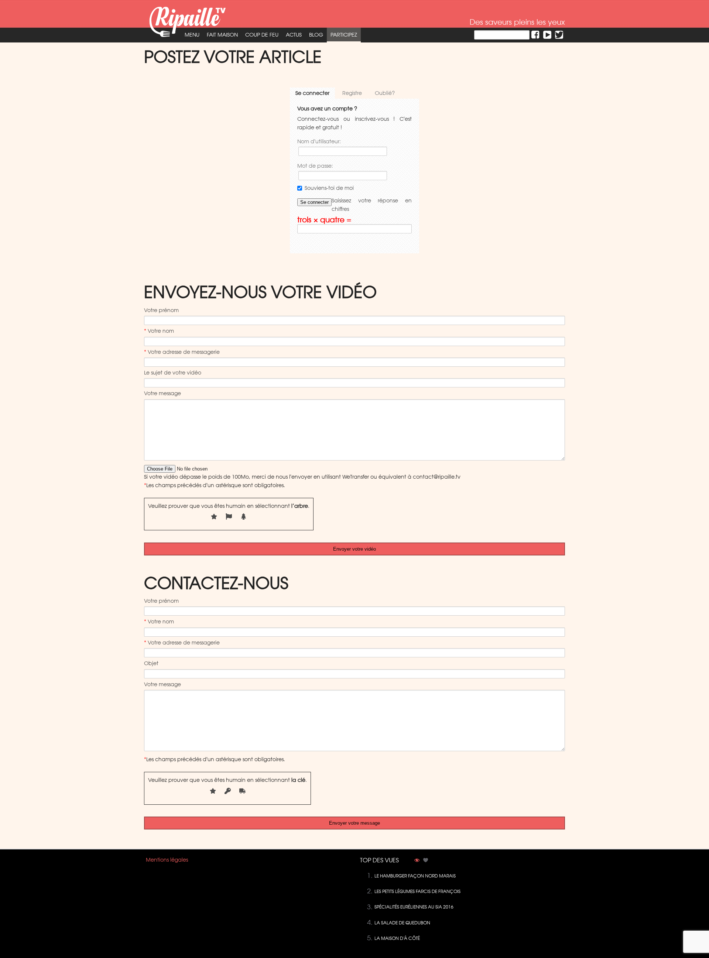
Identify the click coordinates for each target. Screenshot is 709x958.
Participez (343, 34)
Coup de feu (261, 34)
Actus (294, 34)
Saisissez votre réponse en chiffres (372, 204)
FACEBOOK (535, 35)
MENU (192, 34)
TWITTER (559, 35)
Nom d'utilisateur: (319, 141)
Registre (352, 93)
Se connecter (312, 93)
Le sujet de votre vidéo (172, 372)
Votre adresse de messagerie (182, 352)
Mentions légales (167, 859)
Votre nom (159, 331)
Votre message (162, 393)
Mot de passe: (315, 165)
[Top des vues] (417, 861)
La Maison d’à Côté (397, 938)
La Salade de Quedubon (402, 923)
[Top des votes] (425, 861)
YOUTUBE (547, 35)
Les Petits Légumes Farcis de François (417, 891)
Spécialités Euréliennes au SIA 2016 (413, 907)
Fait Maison (222, 34)
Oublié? (385, 93)
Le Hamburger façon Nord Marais (415, 876)
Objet (151, 663)
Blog (316, 34)
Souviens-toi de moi (329, 188)
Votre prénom (161, 310)
